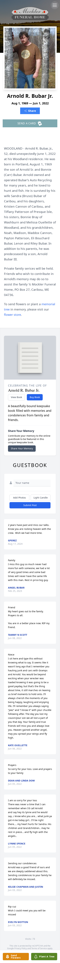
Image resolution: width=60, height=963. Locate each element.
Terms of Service (39, 948)
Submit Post (30, 505)
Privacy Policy (20, 948)
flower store (12, 315)
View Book (16, 397)
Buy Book (35, 397)
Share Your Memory (22, 448)
